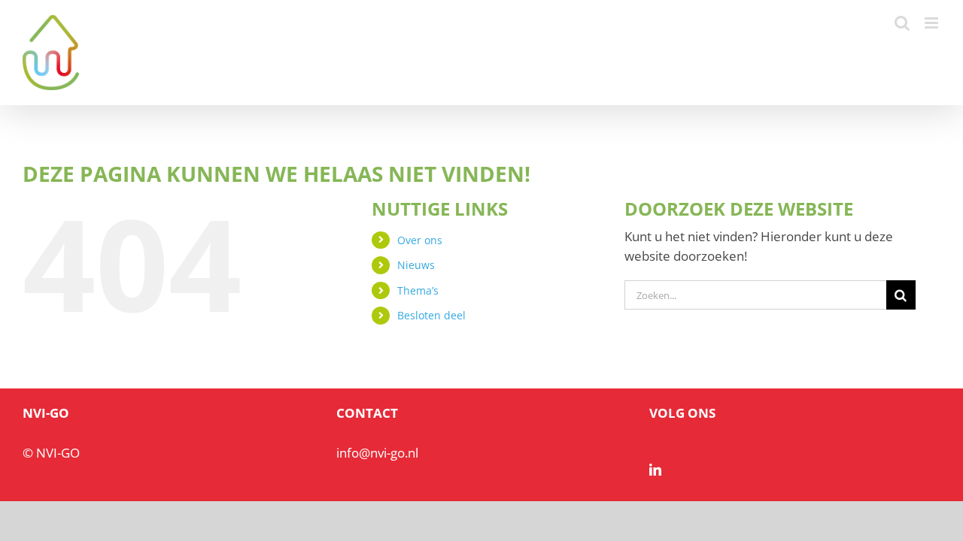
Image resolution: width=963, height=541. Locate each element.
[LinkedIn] (655, 470)
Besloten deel (431, 315)
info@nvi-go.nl (377, 452)
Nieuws (416, 265)
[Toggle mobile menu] (932, 23)
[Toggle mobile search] (902, 23)
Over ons (419, 240)
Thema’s (418, 290)
